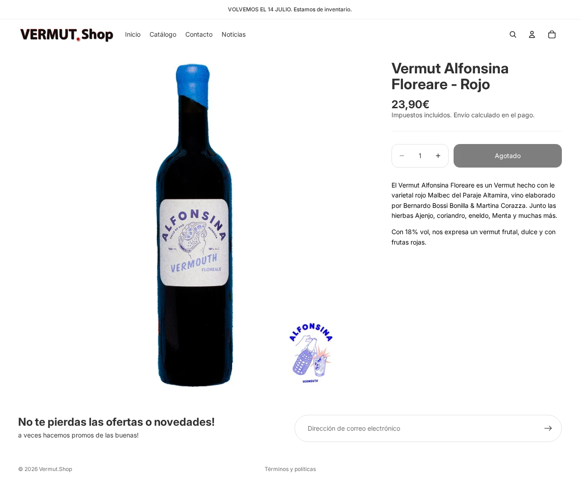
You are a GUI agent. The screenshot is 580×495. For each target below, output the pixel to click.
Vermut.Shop (55, 469)
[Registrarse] (548, 428)
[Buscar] (513, 34)
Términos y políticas (290, 469)
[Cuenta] (532, 34)
